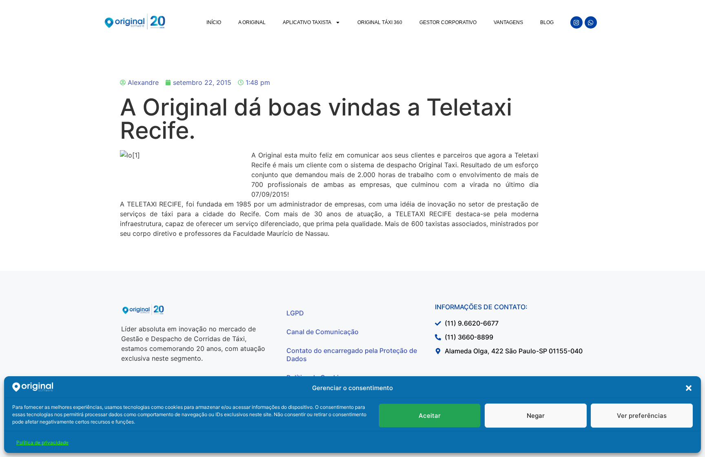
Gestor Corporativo (448, 22)
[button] (689, 388)
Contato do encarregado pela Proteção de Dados (351, 354)
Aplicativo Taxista (307, 22)
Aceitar (430, 415)
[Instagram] (576, 22)
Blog (547, 22)
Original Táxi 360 (379, 22)
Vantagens (508, 22)
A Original (252, 22)
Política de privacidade (42, 442)
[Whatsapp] (591, 22)
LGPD (295, 313)
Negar (536, 415)
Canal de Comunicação (322, 332)
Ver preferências (642, 415)
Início (213, 22)
